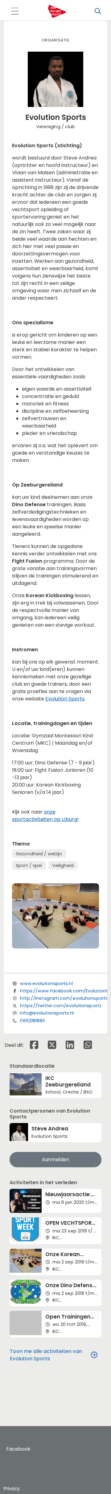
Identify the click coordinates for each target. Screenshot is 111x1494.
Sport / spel (29, 865)
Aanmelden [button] (55, 1159)
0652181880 (32, 1021)
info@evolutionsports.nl (46, 1013)
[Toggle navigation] (14, 11)
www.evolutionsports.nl (46, 983)
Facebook (18, 1449)
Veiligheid (63, 865)
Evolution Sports (64, 698)
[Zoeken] (98, 11)
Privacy (12, 1488)
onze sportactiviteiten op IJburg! (45, 815)
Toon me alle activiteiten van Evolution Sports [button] (46, 1355)
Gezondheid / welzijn (39, 854)
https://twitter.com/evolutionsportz (60, 1006)
